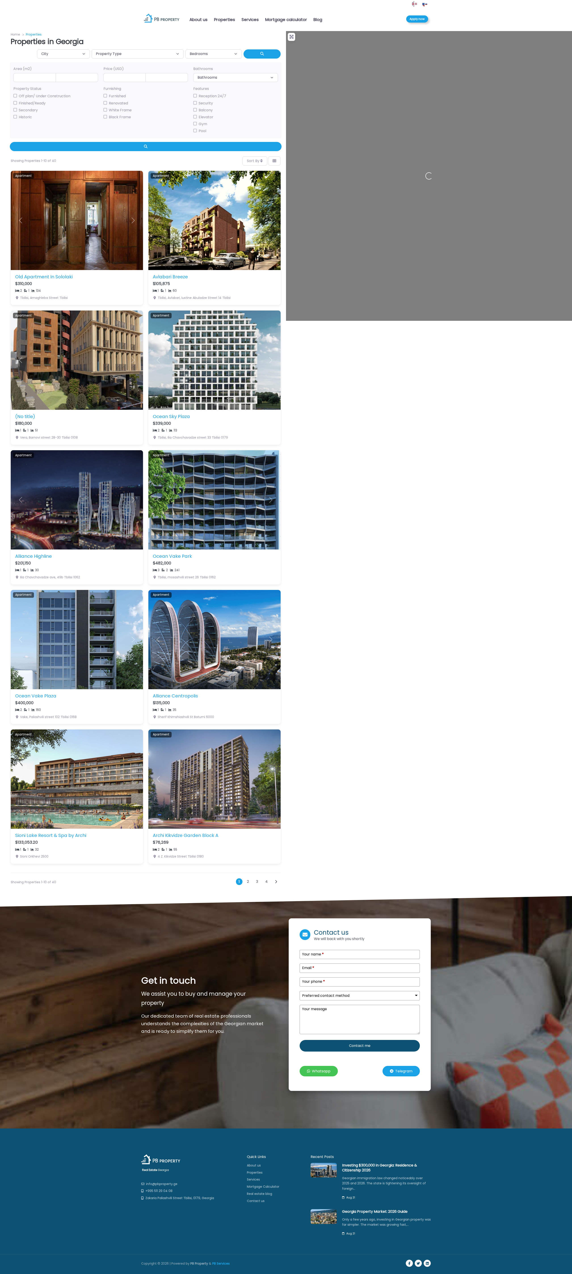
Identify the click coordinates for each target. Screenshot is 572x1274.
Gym (203, 124)
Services (250, 19)
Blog (317, 19)
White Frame (120, 110)
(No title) (25, 416)
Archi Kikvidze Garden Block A (185, 835)
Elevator (206, 117)
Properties (224, 19)
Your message (314, 1009)
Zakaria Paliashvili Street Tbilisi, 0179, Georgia (179, 1198)
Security (206, 103)
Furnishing (112, 88)
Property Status (27, 88)
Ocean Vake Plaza (35, 696)
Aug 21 (350, 1197)
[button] (21, 220)
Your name (313, 954)
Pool (202, 130)
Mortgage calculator (286, 19)
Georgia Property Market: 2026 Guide (375, 1211)
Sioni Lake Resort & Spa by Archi (50, 835)
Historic (25, 117)
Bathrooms (203, 68)
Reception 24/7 (212, 96)
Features (201, 88)
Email (308, 968)
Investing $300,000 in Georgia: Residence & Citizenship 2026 (379, 1168)
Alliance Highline (33, 556)
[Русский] (425, 4)
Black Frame (120, 117)
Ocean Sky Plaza (171, 416)
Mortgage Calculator (263, 1186)
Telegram (403, 1071)
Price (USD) (113, 68)
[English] (415, 4)
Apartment (23, 176)
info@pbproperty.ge (161, 1184)
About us (198, 19)
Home (15, 34)
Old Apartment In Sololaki (44, 277)
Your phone (313, 981)
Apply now (417, 19)
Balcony (206, 110)
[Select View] (274, 160)
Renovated (118, 103)
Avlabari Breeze (170, 277)
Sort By (253, 160)
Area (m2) (22, 68)
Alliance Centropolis (175, 696)
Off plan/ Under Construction (44, 96)
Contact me (359, 1045)
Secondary (28, 110)
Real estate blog (259, 1194)
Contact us (256, 1201)
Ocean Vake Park (172, 556)
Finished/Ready (32, 103)
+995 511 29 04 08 (158, 1191)
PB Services (221, 1263)
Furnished (117, 96)
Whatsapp (321, 1071)
